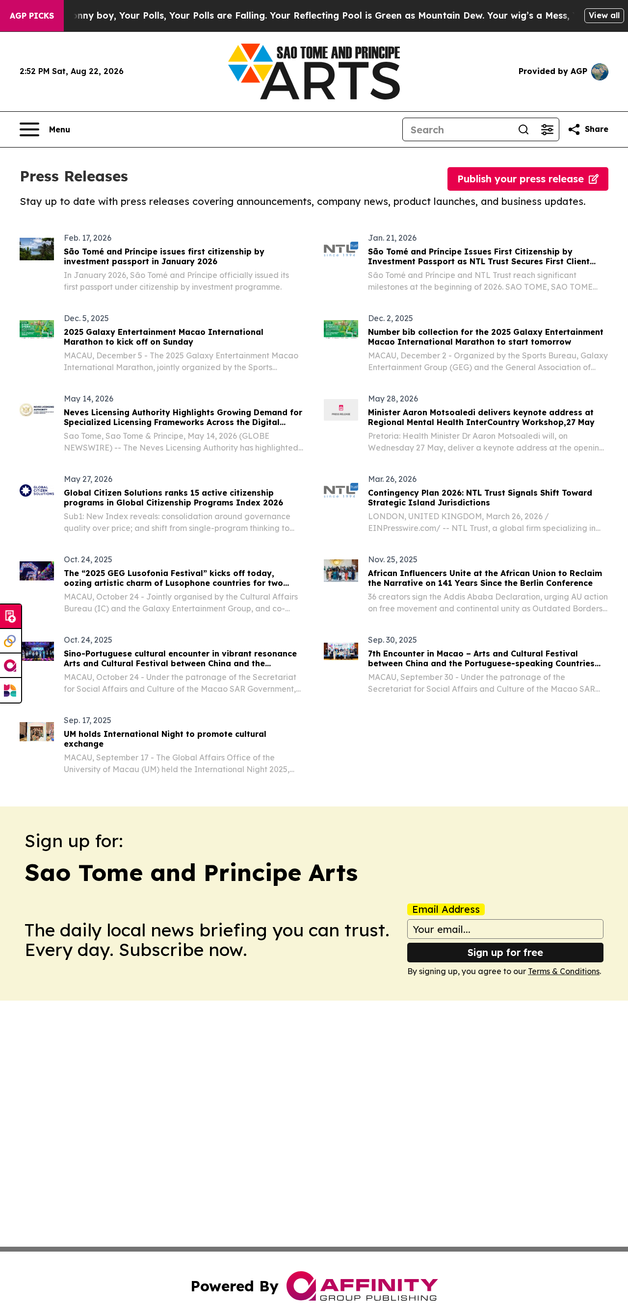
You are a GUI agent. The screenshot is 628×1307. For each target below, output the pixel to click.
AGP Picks (32, 16)
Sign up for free (505, 952)
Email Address (446, 909)
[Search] (523, 129)
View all (604, 15)
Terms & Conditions (564, 971)
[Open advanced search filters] (547, 129)
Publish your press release (520, 179)
